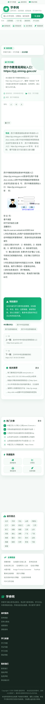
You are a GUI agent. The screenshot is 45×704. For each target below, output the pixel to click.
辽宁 (6, 525)
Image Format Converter (22, 569)
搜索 (38, 16)
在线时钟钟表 (26, 577)
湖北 (13, 534)
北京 (6, 521)
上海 (28, 525)
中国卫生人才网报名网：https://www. (20, 444)
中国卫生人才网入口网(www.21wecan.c (21, 425)
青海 (26, 542)
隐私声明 (4, 672)
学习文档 (36, 21)
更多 (37, 368)
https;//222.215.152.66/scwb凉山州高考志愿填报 (23, 376)
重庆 (13, 538)
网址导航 (34, 2)
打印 (8, 123)
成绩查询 (7, 26)
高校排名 (24, 2)
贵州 (26, 538)
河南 (6, 534)
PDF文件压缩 (9, 581)
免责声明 (4, 676)
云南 (33, 538)
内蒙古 (34, 521)
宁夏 (33, 542)
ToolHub (37, 569)
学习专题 (13, 2)
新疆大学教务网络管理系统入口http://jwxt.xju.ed (23, 380)
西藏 (6, 542)
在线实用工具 (9, 566)
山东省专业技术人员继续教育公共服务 (21, 437)
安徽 (13, 529)
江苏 (34, 525)
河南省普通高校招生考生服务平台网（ (21, 429)
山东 (33, 529)
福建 (19, 529)
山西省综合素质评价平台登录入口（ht (20, 441)
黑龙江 (20, 525)
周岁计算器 (20, 573)
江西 (26, 529)
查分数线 (29, 26)
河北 (19, 521)
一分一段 (18, 21)
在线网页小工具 (22, 566)
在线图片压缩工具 (19, 562)
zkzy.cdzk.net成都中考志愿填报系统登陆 (22, 392)
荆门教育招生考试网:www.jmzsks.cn (20, 373)
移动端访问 (5, 680)
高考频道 (4, 618)
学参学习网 (7, 52)
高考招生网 (33, 562)
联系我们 (4, 668)
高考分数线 (5, 622)
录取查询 (18, 26)
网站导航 (4, 655)
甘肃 (19, 542)
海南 (6, 538)
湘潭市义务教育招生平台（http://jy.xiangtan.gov (23, 388)
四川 (19, 538)
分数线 (32, 463)
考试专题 (4, 647)
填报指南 (40, 26)
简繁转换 (7, 562)
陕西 (13, 542)
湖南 (19, 534)
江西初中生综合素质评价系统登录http (20, 433)
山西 (26, 521)
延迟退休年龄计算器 (11, 577)
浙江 (6, 529)
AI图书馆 (7, 569)
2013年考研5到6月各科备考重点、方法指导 (23, 384)
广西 (33, 534)
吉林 (13, 525)
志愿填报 (10, 21)
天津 (13, 521)
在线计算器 (35, 566)
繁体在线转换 (9, 573)
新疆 (6, 546)
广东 (26, 534)
